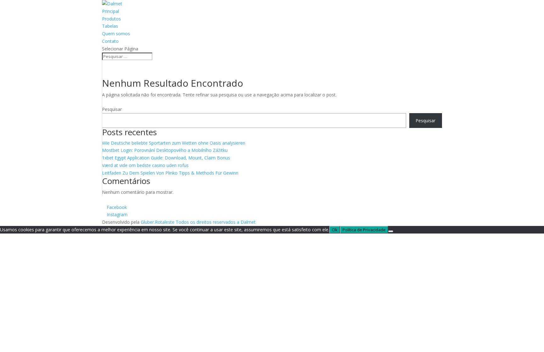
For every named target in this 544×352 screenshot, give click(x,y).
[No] (390, 231)
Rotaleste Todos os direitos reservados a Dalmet (205, 222)
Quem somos (116, 34)
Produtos (111, 19)
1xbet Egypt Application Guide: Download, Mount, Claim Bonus (166, 158)
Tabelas (110, 26)
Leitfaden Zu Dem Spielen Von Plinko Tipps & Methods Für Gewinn (170, 173)
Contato (110, 41)
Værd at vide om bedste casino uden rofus (145, 165)
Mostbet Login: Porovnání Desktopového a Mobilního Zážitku (165, 150)
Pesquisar (112, 109)
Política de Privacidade (364, 230)
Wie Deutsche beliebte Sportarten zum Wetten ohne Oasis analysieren (173, 143)
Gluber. (148, 222)
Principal (110, 11)
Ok (334, 230)
